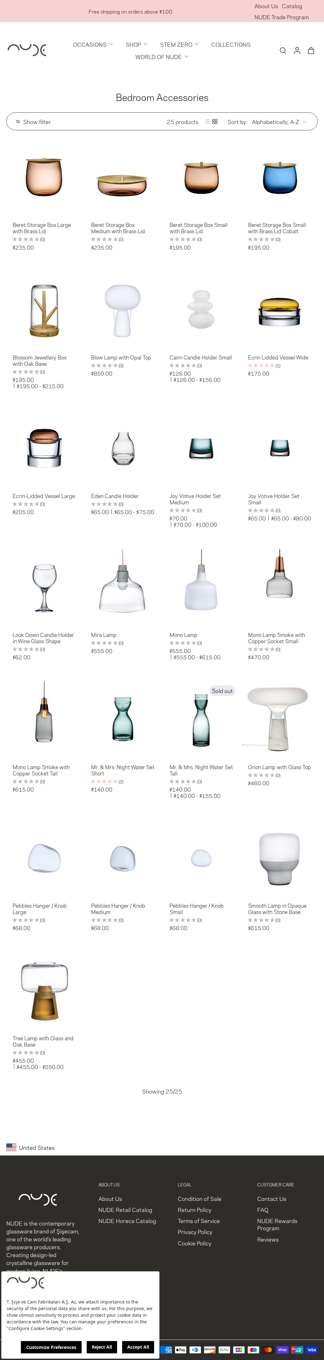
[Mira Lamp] (123, 587)
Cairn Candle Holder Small (201, 357)
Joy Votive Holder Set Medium (195, 499)
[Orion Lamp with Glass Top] (280, 719)
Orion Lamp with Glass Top (279, 766)
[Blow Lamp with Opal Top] (123, 309)
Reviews (268, 1239)
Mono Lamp (183, 634)
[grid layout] (215, 121)
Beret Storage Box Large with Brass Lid (42, 228)
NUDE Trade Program (281, 16)
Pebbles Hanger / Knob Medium (118, 908)
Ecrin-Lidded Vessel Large (44, 495)
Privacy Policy (195, 1231)
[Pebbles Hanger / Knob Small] (201, 858)
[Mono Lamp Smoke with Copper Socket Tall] (44, 719)
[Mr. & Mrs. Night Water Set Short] (123, 719)
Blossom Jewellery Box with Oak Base (39, 360)
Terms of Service (199, 1220)
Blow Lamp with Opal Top (121, 357)
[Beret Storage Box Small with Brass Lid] (201, 177)
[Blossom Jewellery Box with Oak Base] (44, 309)
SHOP (133, 44)
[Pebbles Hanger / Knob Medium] (123, 858)
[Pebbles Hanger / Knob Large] (44, 858)
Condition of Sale (199, 1198)
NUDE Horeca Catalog (127, 1220)
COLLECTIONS (231, 44)
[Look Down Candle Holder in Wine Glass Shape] (44, 587)
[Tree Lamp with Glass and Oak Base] (44, 990)
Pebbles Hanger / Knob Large (40, 908)
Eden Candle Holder (115, 495)
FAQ (262, 1209)
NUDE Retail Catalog (125, 1209)
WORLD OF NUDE (158, 56)
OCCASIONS (90, 44)
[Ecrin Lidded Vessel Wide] (280, 309)
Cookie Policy (194, 1242)
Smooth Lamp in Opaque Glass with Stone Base (277, 908)
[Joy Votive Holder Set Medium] (201, 448)
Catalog (292, 5)
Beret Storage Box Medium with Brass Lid (118, 228)
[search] (283, 50)
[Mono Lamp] (201, 587)
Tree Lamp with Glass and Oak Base (43, 1041)
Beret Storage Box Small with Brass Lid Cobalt (277, 228)
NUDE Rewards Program (277, 1224)
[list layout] (207, 121)
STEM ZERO (176, 44)
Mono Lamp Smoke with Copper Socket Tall (41, 770)
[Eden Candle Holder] (123, 448)
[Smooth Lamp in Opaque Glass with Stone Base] (280, 858)
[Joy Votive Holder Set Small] (280, 448)
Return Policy (194, 1209)
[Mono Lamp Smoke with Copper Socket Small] (280, 587)
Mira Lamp (103, 634)
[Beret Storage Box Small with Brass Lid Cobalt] (280, 177)
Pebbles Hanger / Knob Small (197, 908)
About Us (266, 5)
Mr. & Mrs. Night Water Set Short (122, 770)
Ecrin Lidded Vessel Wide (278, 357)
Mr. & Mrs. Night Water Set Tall (201, 770)
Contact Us (271, 1198)
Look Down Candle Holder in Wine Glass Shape (43, 637)
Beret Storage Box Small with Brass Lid (198, 228)
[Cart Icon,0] (311, 50)
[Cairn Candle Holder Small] (201, 309)
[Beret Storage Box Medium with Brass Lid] (123, 177)
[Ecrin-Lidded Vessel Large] (44, 448)
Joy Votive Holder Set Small (273, 499)
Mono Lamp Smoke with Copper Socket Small (276, 637)
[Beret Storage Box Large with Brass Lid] (44, 177)
